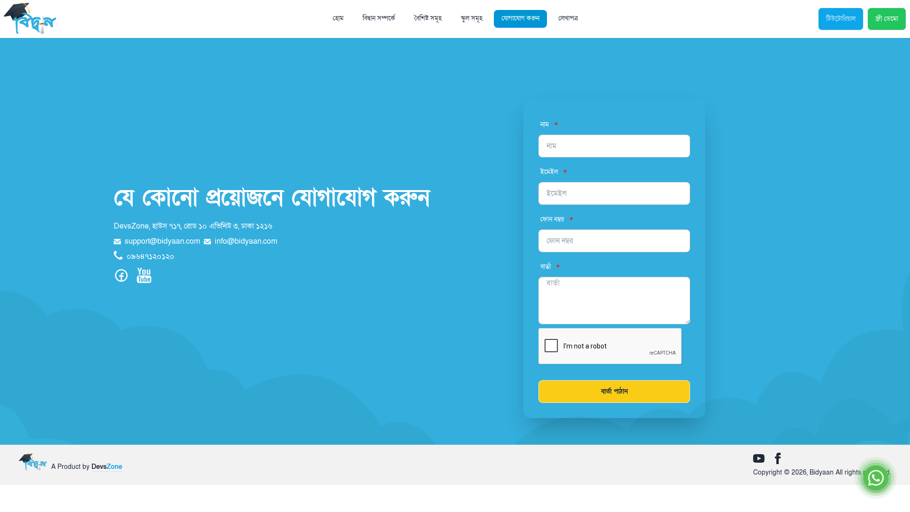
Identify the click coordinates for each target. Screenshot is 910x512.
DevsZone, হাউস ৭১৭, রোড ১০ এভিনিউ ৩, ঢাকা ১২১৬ (193, 226)
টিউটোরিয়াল (840, 18)
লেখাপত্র (568, 18)
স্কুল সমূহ (471, 18)
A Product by (86, 466)
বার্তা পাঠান (614, 391)
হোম (338, 18)
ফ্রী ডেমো (886, 18)
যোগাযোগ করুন (520, 18)
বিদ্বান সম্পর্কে (379, 18)
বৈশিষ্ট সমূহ (428, 18)
